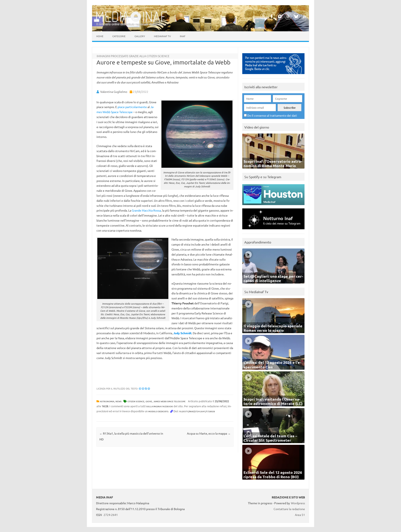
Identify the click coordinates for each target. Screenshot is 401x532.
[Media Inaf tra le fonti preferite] (273, 75)
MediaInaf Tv (162, 36)
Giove (149, 401)
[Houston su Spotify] (273, 206)
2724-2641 (111, 515)
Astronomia (107, 401)
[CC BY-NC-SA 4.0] (144, 388)
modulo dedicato (158, 411)
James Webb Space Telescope (169, 401)
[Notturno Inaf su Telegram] (273, 230)
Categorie (119, 36)
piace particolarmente (132, 107)
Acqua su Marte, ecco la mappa (209, 433)
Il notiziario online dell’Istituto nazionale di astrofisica (131, 24)
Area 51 (300, 515)
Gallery (140, 36)
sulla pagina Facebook (159, 406)
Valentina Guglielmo (113, 91)
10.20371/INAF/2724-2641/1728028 (197, 411)
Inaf (182, 36)
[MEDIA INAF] (132, 21)
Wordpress (298, 503)
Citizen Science (135, 401)
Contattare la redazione (289, 509)
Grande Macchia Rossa (146, 210)
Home (99, 36)
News (118, 401)
